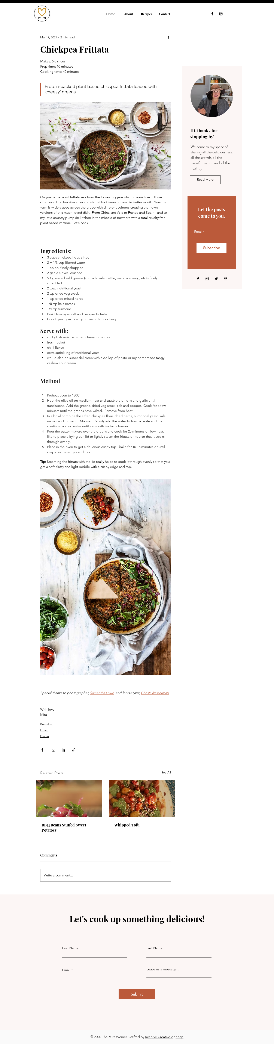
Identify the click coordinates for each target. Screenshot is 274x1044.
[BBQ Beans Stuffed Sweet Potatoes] (69, 798)
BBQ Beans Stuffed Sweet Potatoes (64, 827)
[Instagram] (221, 14)
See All (166, 772)
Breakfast (46, 724)
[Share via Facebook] (42, 750)
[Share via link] (74, 750)
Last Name (154, 948)
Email (66, 970)
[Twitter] (216, 279)
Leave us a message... (162, 969)
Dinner (44, 736)
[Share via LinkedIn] (63, 750)
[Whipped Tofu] (142, 798)
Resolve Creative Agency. (164, 1037)
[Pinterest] (225, 279)
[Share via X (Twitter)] (53, 750)
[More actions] (168, 37)
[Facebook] (212, 14)
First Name (70, 948)
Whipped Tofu (127, 825)
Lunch (44, 730)
